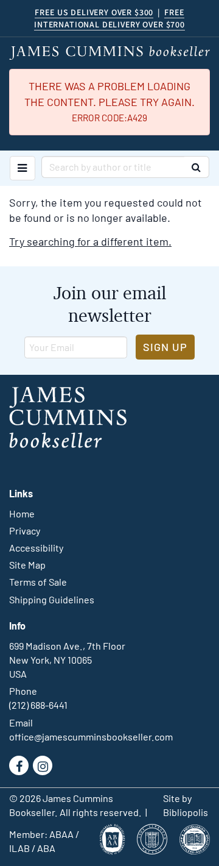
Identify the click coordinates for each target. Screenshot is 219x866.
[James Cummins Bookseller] (109, 53)
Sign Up (165, 346)
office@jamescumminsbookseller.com (91, 736)
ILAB (19, 848)
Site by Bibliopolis (185, 805)
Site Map (27, 564)
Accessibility (36, 547)
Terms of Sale (38, 581)
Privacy (24, 530)
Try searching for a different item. (90, 241)
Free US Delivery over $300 (94, 12)
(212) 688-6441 (38, 705)
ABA (46, 848)
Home (22, 513)
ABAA (61, 834)
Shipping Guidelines (51, 599)
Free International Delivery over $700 (109, 18)
